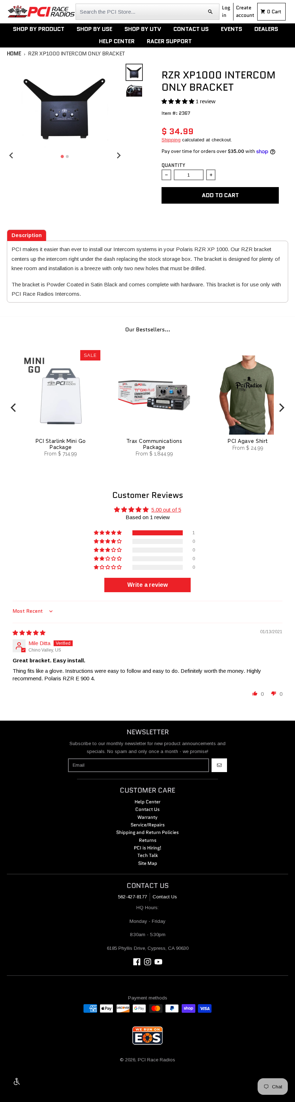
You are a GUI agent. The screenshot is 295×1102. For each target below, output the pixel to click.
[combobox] (147, 12)
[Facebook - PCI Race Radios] (137, 962)
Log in (226, 11)
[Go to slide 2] (67, 156)
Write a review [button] (147, 585)
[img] (29, 633)
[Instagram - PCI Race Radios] (148, 962)
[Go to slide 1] (62, 156)
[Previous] (14, 407)
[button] (179, 101)
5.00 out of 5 (166, 510)
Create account (245, 11)
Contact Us (165, 896)
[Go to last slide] (11, 155)
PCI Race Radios (156, 1059)
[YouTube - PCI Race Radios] (158, 962)
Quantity (173, 165)
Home (14, 54)
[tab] (26, 235)
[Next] (281, 407)
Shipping (171, 139)
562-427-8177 (132, 896)
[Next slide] (118, 155)
